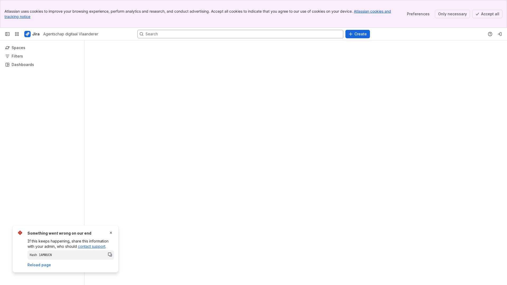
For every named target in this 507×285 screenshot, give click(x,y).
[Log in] (499, 34)
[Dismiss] (111, 233)
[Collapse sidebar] (7, 34)
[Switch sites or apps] (17, 34)
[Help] (490, 34)
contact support (91, 246)
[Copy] (110, 254)
